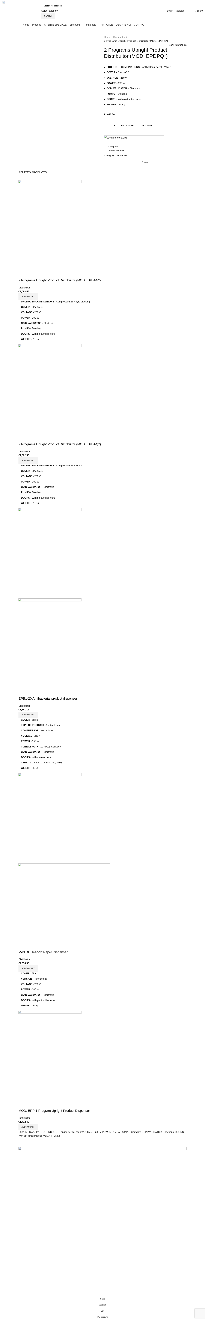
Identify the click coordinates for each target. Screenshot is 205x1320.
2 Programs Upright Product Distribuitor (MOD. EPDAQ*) (59, 444)
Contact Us (111, 1252)
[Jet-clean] (102, 1192)
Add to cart (127, 125)
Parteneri (110, 1258)
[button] (28, 296)
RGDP (159, 1258)
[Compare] (22, 274)
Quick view (30, 274)
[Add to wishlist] (38, 274)
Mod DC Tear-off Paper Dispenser (43, 952)
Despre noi (110, 1247)
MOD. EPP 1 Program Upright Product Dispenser (54, 1111)
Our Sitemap (162, 1269)
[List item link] (26, 1269)
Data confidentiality (166, 1264)
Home (107, 37)
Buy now (147, 125)
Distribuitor (119, 37)
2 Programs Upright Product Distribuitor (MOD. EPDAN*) (59, 280)
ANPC (159, 1252)
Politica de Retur (113, 1269)
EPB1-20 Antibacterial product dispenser (47, 698)
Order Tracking (164, 1247)
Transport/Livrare (114, 1264)
